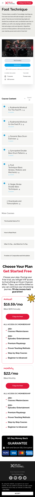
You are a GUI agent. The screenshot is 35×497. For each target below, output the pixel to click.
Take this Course (17, 65)
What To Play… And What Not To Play (16, 244)
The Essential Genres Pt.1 (12, 221)
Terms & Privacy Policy (17, 474)
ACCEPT (17, 493)
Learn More (6, 489)
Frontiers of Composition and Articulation (17, 255)
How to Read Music (10, 232)
